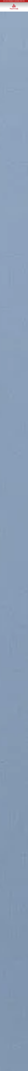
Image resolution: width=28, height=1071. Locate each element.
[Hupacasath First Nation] (14, 7)
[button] (2, 7)
